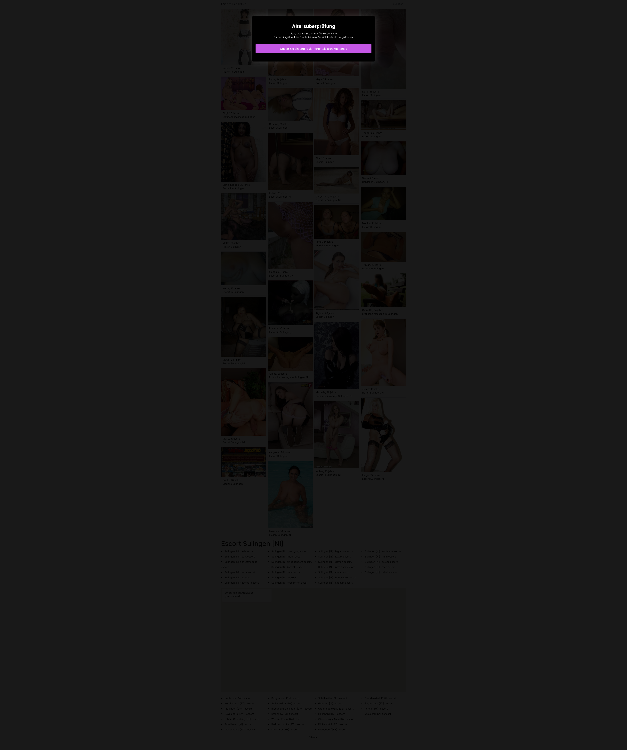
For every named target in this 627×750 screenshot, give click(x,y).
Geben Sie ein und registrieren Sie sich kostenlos (313, 48)
